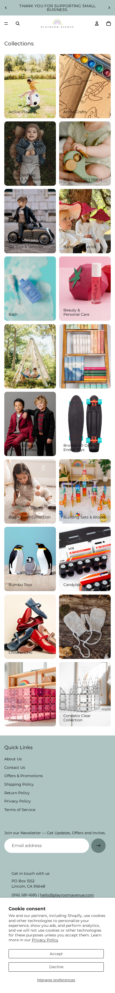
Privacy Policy (45, 939)
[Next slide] (109, 8)
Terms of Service (19, 809)
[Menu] (6, 23)
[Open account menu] (97, 23)
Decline (56, 966)
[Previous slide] (6, 8)
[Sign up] (98, 845)
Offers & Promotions (23, 775)
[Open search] (18, 23)
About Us (13, 759)
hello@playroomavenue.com (67, 895)
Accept (56, 953)
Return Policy (17, 792)
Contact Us (14, 767)
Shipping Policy (19, 784)
